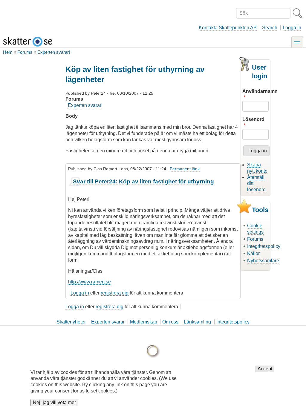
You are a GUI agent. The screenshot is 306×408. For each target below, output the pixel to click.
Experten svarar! (53, 52)
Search (269, 27)
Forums (25, 52)
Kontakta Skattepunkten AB (228, 27)
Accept (265, 368)
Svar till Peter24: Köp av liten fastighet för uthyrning (143, 181)
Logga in (292, 27)
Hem (8, 52)
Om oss (170, 321)
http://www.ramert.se (89, 281)
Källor (253, 253)
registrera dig (114, 292)
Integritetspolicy (263, 246)
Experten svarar (108, 321)
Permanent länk (185, 168)
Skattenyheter (71, 321)
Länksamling (197, 321)
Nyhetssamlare (263, 260)
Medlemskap (143, 321)
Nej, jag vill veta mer (54, 402)
